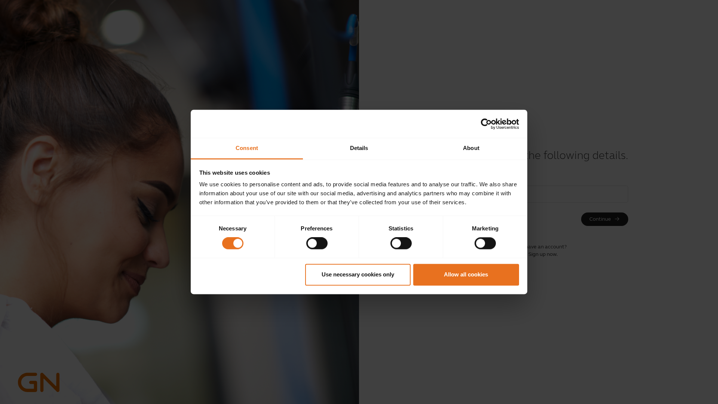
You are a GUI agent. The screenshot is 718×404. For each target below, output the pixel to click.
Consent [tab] (247, 148)
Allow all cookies (466, 274)
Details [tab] (359, 148)
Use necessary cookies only (358, 274)
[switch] (317, 244)
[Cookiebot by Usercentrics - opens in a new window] (486, 123)
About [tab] (471, 148)
